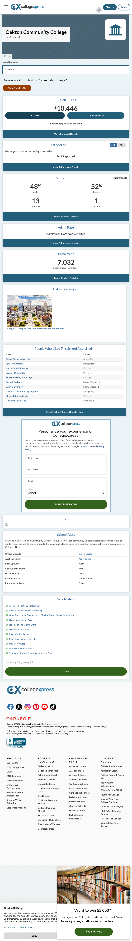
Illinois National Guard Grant (22, 624)
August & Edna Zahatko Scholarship (25, 610)
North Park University (17, 368)
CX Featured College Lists (48, 790)
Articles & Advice (47, 779)
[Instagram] (28, 709)
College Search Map (48, 770)
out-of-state (97, 115)
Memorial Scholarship (19, 634)
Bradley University (15, 373)
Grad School (44, 796)
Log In (124, 7)
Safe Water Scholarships (20, 648)
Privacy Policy (25, 726)
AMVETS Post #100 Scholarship (24, 606)
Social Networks (14, 780)
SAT (113, 145)
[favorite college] (4, 56)
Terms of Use (86, 446)
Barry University (14, 387)
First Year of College (111, 818)
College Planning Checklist (46, 809)
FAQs (9, 771)
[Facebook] (10, 709)
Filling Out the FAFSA (111, 790)
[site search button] (99, 10)
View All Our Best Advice (110, 824)
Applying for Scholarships (107, 784)
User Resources (46, 828)
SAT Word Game (46, 815)
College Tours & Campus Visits (113, 777)
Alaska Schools (76, 770)
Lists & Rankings (46, 784)
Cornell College (14, 382)
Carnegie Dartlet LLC (31, 724)
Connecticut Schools (79, 792)
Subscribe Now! (66, 504)
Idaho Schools (76, 815)
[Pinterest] (36, 709)
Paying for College (110, 794)
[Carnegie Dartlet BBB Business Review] (16, 747)
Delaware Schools (78, 797)
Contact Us (12, 763)
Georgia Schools (77, 806)
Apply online (85, 559)
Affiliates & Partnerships (13, 787)
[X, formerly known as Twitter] (19, 709)
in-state (35, 115)
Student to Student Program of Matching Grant (31, 653)
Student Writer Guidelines (14, 802)
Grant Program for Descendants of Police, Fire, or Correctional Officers (42, 615)
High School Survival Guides (111, 813)
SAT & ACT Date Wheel (49, 820)
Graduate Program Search (47, 802)
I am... (31, 489)
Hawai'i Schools (77, 810)
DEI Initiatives (13, 776)
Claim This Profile (16, 88)
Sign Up (110, 7)
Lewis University (14, 363)
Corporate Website (16, 807)
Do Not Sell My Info (76, 726)
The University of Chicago (19, 377)
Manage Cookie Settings (96, 726)
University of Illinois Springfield (22, 391)
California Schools (78, 784)
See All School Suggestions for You (64, 412)
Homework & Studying (112, 806)
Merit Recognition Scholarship (23, 639)
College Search (45, 766)
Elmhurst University (16, 400)
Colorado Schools (78, 788)
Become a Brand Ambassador (14, 794)
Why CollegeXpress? (17, 767)
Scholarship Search (47, 775)
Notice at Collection (40, 726)
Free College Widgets (49, 824)
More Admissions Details (66, 167)
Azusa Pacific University (18, 359)
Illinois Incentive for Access (21, 620)
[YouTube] (45, 709)
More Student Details (66, 216)
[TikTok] (53, 709)
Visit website (85, 554)
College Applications (111, 766)
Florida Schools (77, 801)
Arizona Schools (77, 775)
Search (65, 671)
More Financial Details (66, 133)
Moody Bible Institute (17, 396)
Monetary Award (17, 643)
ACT (122, 145)
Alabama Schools (77, 766)
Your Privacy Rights (58, 726)
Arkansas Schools (78, 779)
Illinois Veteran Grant (19, 629)
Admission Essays (109, 770)
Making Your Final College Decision (109, 801)
